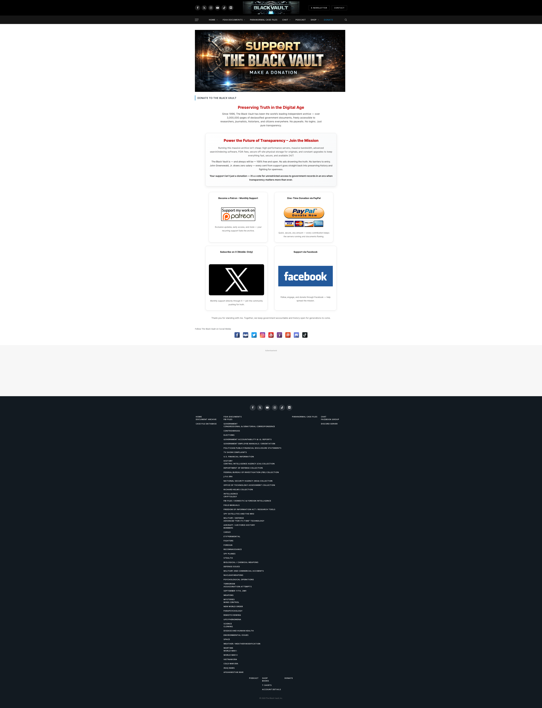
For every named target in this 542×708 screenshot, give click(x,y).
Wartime (228, 648)
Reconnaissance (233, 549)
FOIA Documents (233, 19)
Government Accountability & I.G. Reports (248, 439)
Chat (285, 19)
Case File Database (206, 423)
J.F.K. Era (228, 476)
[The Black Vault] (271, 8)
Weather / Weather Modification (242, 643)
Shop (313, 19)
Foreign (228, 545)
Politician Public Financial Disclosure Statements (252, 448)
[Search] (345, 20)
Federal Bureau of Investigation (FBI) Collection (251, 472)
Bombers (228, 528)
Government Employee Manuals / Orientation (249, 443)
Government (231, 423)
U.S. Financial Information (239, 456)
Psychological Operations (239, 579)
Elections (229, 435)
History (228, 461)
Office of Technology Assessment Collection (249, 485)
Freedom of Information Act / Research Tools (249, 509)
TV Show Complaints (235, 452)
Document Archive (206, 419)
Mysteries (229, 599)
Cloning (228, 626)
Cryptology (230, 496)
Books (265, 680)
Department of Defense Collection (243, 468)
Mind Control (231, 602)
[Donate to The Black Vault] (270, 91)
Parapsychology (233, 611)
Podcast (301, 19)
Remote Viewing (232, 615)
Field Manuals (232, 505)
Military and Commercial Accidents (244, 571)
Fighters (228, 540)
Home (212, 19)
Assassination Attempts (238, 586)
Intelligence (231, 493)
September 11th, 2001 (235, 590)
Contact (339, 7)
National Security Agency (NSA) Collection (248, 481)
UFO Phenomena (232, 619)
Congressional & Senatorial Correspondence (249, 426)
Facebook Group (330, 419)
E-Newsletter (319, 7)
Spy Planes (230, 553)
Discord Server (329, 423)
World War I (230, 650)
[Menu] (197, 20)
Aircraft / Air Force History (239, 525)
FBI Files (228, 419)
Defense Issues (232, 566)
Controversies (232, 430)
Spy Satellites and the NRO (239, 513)
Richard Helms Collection (238, 489)
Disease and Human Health (239, 630)
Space (227, 639)
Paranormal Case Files (263, 19)
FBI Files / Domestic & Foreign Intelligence (247, 500)
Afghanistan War (233, 672)
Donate (328, 19)
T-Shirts (267, 685)
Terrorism (229, 583)
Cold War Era (231, 663)
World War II (231, 655)
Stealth (228, 558)
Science (228, 623)
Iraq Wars (229, 668)
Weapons (228, 595)
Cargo (227, 532)
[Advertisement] (271, 372)
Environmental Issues (236, 635)
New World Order (233, 606)
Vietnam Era (230, 659)
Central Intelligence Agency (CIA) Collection (249, 463)
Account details (271, 689)
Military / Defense (234, 518)
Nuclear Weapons (233, 575)
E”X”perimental (232, 536)
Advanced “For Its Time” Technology (244, 521)
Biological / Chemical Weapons (241, 562)
